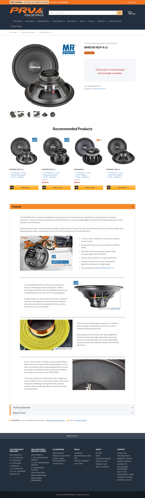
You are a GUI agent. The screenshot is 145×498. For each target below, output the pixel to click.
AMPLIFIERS (71, 21)
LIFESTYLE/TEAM (114, 21)
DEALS (91, 21)
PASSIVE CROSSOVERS (61, 456)
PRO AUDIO (17, 21)
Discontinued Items (99, 89)
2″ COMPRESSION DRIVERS (37, 469)
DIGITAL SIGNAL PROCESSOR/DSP (59, 459)
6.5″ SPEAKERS (15, 460)
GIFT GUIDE (78, 463)
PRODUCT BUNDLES (81, 461)
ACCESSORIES (57, 21)
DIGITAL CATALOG (102, 467)
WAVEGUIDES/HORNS (39, 475)
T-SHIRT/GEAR (58, 463)
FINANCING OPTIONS (124, 477)
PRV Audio (71, 494)
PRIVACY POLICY (102, 461)
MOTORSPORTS (42, 21)
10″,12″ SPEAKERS (16, 468)
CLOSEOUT (78, 453)
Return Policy (81, 420)
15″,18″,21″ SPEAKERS (18, 471)
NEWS (98, 456)
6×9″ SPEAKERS (15, 463)
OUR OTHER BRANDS (103, 458)
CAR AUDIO (29, 21)
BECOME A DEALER (124, 480)
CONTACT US (122, 453)
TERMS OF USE (101, 464)
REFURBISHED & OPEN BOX (82, 457)
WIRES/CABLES (58, 453)
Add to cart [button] (58, 187)
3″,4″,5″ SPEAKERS (16, 457)
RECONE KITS (15, 474)
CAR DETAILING (16, 26)
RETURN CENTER (123, 456)
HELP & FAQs (122, 472)
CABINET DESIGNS (124, 461)
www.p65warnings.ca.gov (55, 420)
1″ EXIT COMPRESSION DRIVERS (39, 458)
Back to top (71, 436)
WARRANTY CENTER (124, 458)
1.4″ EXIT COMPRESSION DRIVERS (40, 464)
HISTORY (99, 453)
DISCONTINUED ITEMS (125, 474)
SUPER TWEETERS (38, 473)
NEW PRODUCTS (16, 455)
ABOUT (82, 21)
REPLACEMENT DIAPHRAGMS (36, 479)
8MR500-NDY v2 (107, 268)
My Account (131, 2)
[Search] (119, 13)
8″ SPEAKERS (15, 466)
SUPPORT (101, 21)
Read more (26, 187)
